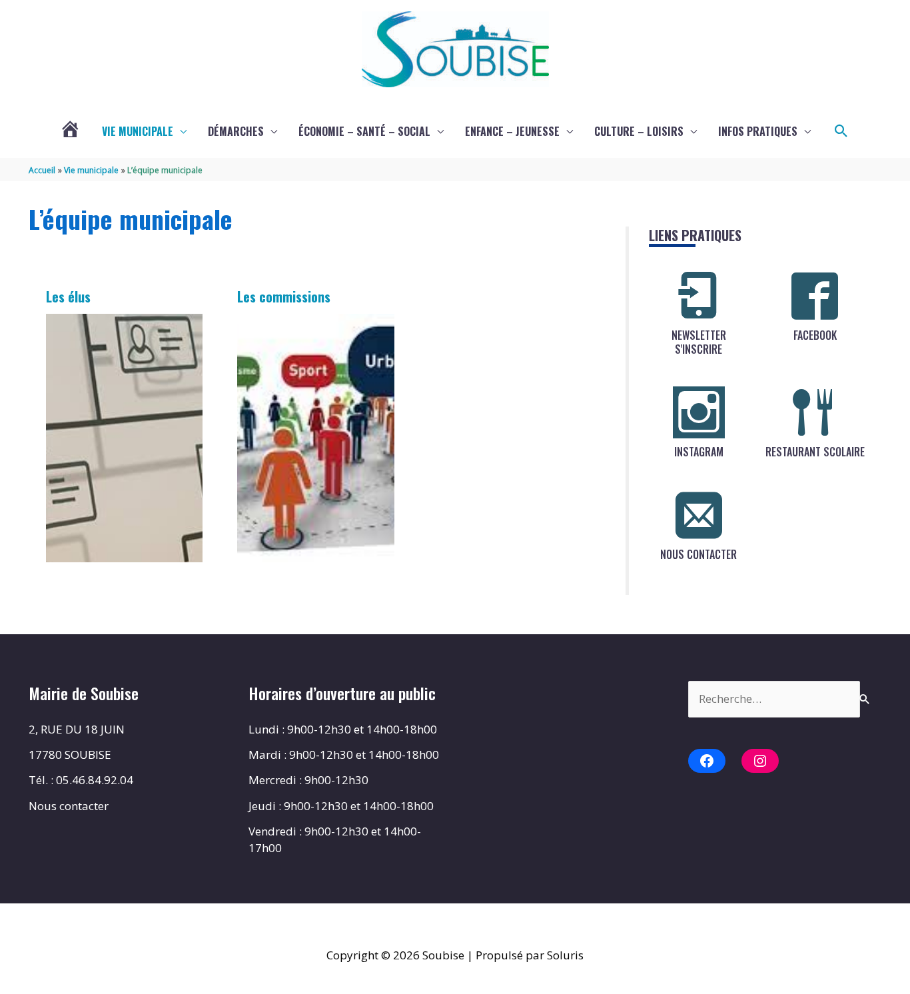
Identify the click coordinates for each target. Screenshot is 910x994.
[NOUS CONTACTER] (699, 515)
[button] (841, 131)
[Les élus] (124, 438)
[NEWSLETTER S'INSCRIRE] (699, 296)
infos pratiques (757, 131)
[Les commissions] (315, 438)
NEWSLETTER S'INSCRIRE (699, 342)
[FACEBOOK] (815, 296)
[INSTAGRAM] (699, 412)
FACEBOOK (815, 335)
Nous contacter (69, 805)
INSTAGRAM (698, 452)
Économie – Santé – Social (364, 131)
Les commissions (283, 296)
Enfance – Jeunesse (512, 131)
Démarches (236, 131)
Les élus (68, 296)
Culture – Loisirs (638, 131)
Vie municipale (137, 131)
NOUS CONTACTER (698, 554)
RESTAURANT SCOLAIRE (815, 452)
